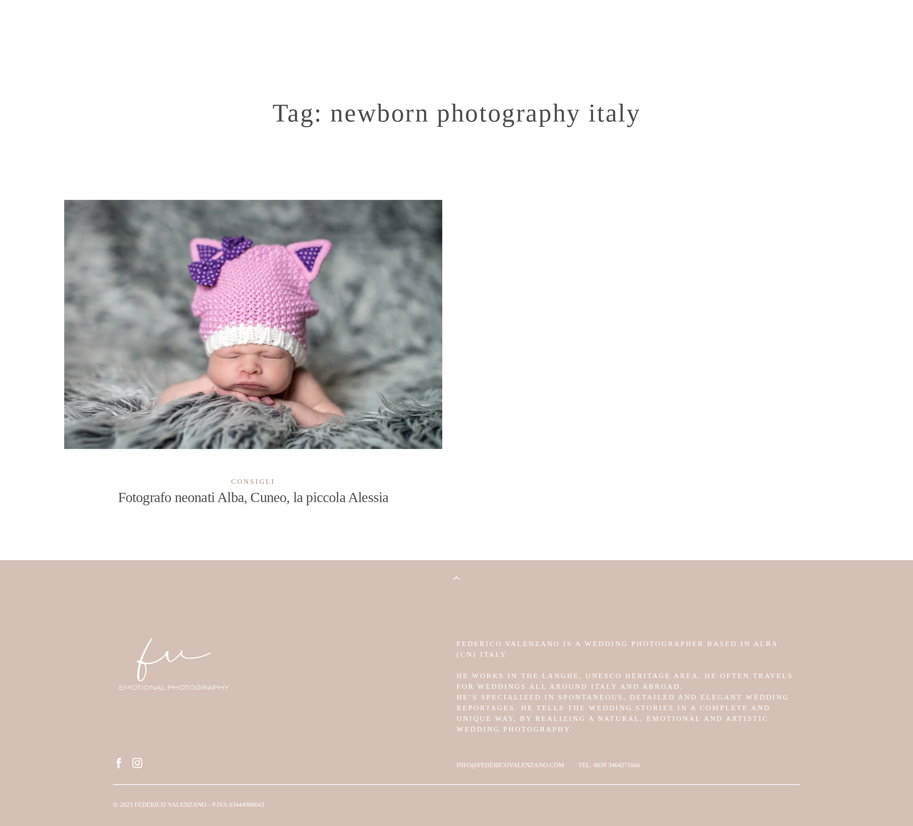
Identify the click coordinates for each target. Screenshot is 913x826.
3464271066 (623, 765)
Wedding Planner (698, 31)
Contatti (787, 31)
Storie (80, 31)
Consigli (253, 481)
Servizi (316, 31)
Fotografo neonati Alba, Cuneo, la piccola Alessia (253, 362)
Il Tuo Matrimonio (229, 31)
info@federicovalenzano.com (510, 765)
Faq (840, 31)
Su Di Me (140, 31)
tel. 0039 (592, 765)
